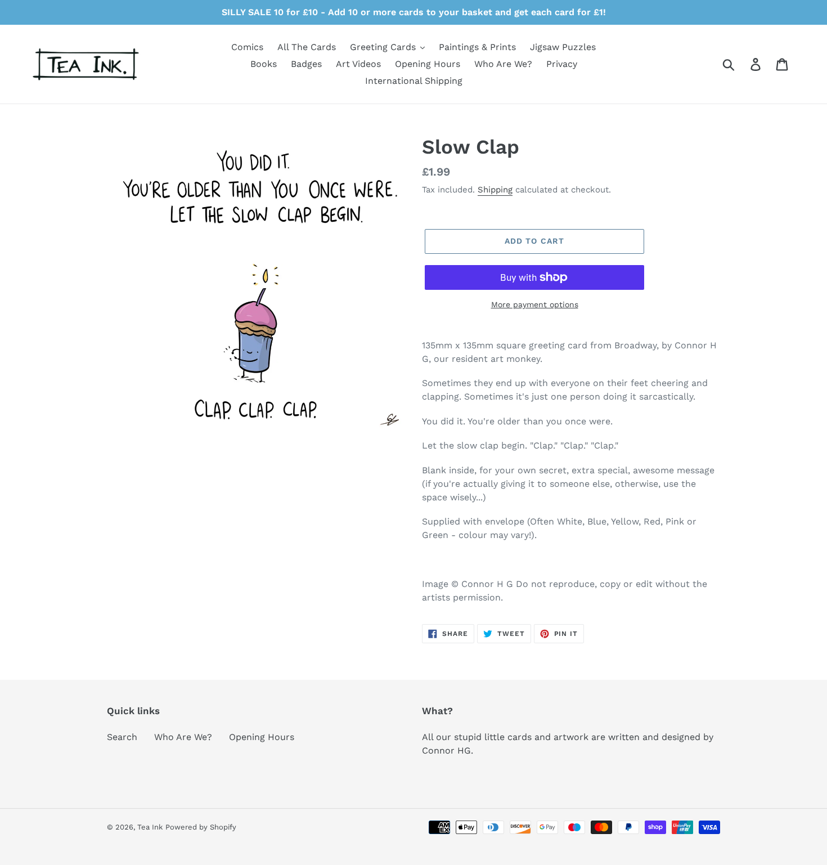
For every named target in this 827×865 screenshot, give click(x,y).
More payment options (534, 304)
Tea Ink (150, 827)
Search (122, 737)
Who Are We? (183, 737)
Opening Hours (261, 737)
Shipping (495, 190)
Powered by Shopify (200, 827)
